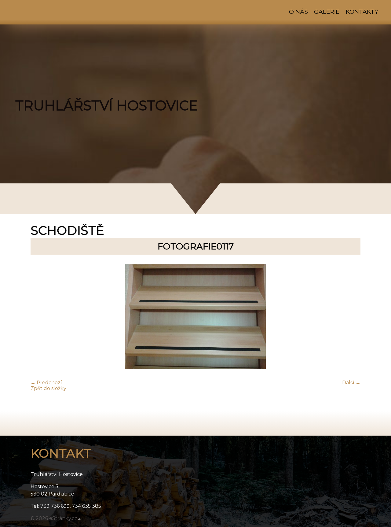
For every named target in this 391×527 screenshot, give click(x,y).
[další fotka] (350, 317)
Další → (351, 382)
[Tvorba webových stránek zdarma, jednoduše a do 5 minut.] (79, 519)
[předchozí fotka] (40, 317)
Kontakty (362, 11)
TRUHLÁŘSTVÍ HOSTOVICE (106, 105)
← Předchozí (46, 382)
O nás (298, 11)
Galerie (327, 11)
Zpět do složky (48, 388)
